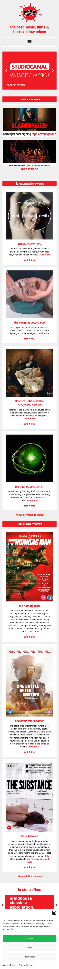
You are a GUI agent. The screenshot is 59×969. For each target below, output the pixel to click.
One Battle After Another (29, 721)
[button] (54, 913)
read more (45, 254)
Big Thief (29, 486)
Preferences (29, 956)
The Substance (29, 836)
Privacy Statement (27, 965)
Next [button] (52, 70)
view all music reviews (30, 515)
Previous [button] (6, 70)
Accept (29, 938)
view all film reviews (30, 876)
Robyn (29, 244)
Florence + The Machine (29, 403)
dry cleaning (29, 322)
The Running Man (29, 606)
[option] (29, 71)
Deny (29, 947)
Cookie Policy (9, 965)
